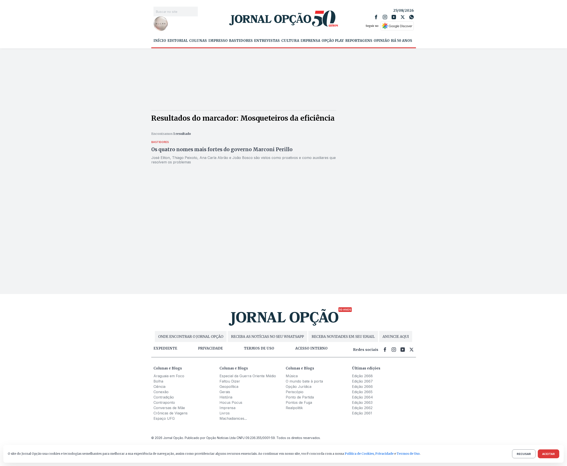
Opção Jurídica (298, 386)
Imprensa (310, 41)
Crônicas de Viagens (170, 413)
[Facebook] (376, 17)
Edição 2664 (362, 397)
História (225, 397)
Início (159, 41)
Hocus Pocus (230, 402)
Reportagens (358, 41)
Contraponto (164, 402)
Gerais (224, 392)
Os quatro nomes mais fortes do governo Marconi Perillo (222, 149)
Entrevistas (267, 41)
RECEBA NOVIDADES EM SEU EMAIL (343, 336)
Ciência (159, 386)
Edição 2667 (362, 381)
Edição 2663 (362, 402)
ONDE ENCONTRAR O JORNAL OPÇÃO (190, 336)
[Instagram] (385, 17)
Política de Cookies (359, 454)
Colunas (198, 41)
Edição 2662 (362, 408)
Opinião (382, 41)
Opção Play (333, 41)
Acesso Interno (311, 348)
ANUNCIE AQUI (396, 336)
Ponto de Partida (300, 397)
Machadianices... (233, 418)
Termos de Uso (408, 454)
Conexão (161, 392)
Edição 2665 (362, 392)
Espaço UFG (164, 418)
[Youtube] (394, 17)
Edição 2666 (362, 386)
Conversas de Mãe (169, 408)
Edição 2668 (362, 376)
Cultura (290, 41)
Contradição (163, 397)
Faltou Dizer (229, 381)
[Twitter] (402, 17)
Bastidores (241, 41)
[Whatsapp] (411, 17)
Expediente (165, 348)
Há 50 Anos (401, 41)
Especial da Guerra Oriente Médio (247, 376)
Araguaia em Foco (168, 376)
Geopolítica (228, 386)
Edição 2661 (362, 413)
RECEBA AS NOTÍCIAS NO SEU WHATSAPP (267, 336)
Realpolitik (294, 408)
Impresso (218, 41)
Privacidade (210, 348)
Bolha (158, 381)
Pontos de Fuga (299, 402)
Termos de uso (259, 348)
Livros (224, 413)
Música (292, 376)
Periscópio (294, 392)
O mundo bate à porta (304, 381)
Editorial (177, 41)
